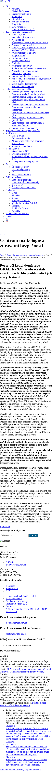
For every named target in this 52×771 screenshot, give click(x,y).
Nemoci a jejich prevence (23, 37)
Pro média (16, 24)
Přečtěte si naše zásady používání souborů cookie (29, 669)
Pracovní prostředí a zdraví (24, 53)
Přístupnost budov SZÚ (16, 604)
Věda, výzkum (12, 148)
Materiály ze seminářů (22, 146)
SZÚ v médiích (19, 27)
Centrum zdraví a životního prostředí (28, 94)
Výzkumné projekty (21, 154)
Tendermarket (12, 588)
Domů (2, 255)
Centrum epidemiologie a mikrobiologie (30, 104)
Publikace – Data (13, 177)
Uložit (3, 769)
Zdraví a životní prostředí (23, 45)
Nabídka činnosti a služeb (17, 213)
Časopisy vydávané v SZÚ (24, 187)
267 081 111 (12, 562)
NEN (8, 591)
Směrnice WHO (19, 185)
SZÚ (8, 6)
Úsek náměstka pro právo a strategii (28, 117)
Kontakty (16, 211)
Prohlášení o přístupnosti (17, 601)
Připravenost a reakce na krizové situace (30, 42)
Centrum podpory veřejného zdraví (27, 91)
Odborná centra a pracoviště (18, 89)
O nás (14, 193)
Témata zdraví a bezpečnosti (19, 32)
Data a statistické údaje (22, 180)
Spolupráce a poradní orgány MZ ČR (23, 130)
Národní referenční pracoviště (25, 128)
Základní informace (20, 11)
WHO (14, 172)
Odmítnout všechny (19, 671)
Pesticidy (16, 63)
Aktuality (16, 8)
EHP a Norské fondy (21, 174)
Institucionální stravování (23, 86)
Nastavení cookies (14, 598)
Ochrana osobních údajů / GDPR (21, 596)
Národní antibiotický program (25, 76)
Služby (15, 198)
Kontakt (9, 216)
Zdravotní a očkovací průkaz (25, 71)
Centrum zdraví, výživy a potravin (27, 97)
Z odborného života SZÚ (23, 29)
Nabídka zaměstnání (21, 21)
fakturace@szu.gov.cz (16, 634)
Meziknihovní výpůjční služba (25, 203)
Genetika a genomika (21, 73)
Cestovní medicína (20, 58)
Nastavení (5, 671)
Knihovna (10, 190)
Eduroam (10, 606)
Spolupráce (17, 16)
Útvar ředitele (18, 120)
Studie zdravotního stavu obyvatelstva (29, 68)
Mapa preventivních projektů (25, 161)
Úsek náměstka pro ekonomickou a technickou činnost (28, 124)
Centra (8, 255)
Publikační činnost (20, 208)
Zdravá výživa (18, 34)
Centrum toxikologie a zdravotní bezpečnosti (28, 255)
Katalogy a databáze (21, 200)
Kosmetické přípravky (22, 66)
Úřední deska (18, 19)
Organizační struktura (21, 14)
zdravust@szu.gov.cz (16, 564)
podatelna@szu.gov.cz (16, 623)
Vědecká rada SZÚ (20, 151)
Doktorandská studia (21, 138)
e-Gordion (10, 586)
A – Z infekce (18, 40)
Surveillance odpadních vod (24, 84)
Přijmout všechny (36, 671)
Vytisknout (5, 526)
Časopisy (16, 205)
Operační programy (20, 167)
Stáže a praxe (18, 136)
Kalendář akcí (18, 143)
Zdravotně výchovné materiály (25, 182)
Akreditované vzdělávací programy (28, 141)
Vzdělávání (11, 133)
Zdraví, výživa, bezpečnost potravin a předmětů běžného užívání (29, 48)
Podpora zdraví (18, 55)
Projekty (9, 164)
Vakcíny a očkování (21, 60)
